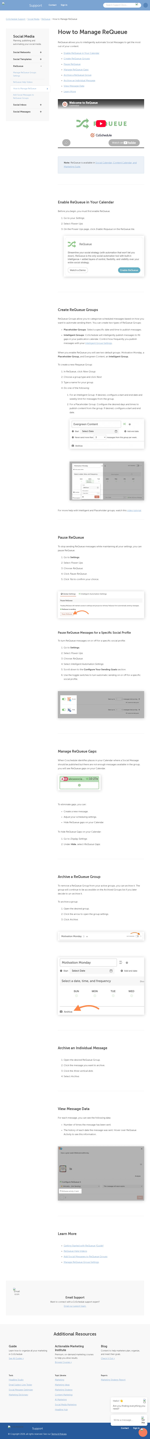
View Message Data (74, 86)
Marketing (59, 1380)
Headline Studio (16, 1380)
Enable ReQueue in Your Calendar (81, 53)
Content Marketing (64, 1395)
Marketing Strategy (64, 1390)
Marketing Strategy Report (113, 1380)
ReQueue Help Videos (23, 82)
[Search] (137, 5)
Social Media (33, 19)
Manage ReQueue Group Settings (81, 1262)
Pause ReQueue (72, 64)
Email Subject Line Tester (20, 1385)
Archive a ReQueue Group (77, 75)
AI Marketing (61, 1400)
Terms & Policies (59, 1434)
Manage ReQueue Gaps (76, 70)
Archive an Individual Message (79, 81)
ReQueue (45, 19)
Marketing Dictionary (18, 1395)
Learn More (70, 92)
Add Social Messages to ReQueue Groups (23, 96)
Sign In (64, 5)
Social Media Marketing (65, 1405)
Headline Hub (61, 1410)
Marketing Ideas (62, 1385)
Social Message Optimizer (21, 1390)
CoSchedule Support (15, 19)
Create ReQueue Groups (77, 59)
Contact (52, 5)
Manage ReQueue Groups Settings (24, 74)
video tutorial (134, 510)
